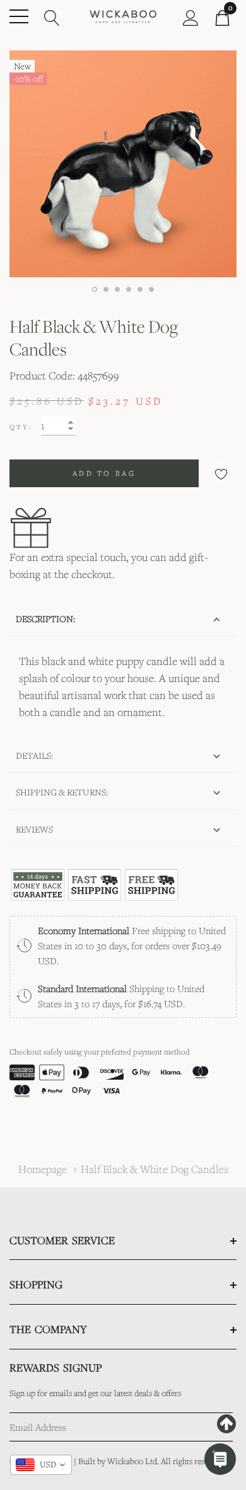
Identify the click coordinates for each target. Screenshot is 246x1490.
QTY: (20, 426)
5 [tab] (140, 289)
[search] (52, 16)
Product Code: (42, 375)
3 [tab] (117, 289)
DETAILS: (34, 755)
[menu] (18, 16)
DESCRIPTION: (45, 619)
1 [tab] (94, 289)
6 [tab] (151, 289)
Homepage (42, 1169)
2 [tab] (105, 289)
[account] (191, 16)
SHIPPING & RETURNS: (62, 792)
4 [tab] (128, 289)
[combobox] (41, 1465)
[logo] (123, 16)
